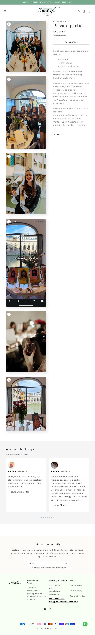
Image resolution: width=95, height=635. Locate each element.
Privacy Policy (76, 591)
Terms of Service (77, 596)
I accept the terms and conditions (49, 567)
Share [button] (58, 134)
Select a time (71, 42)
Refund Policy (76, 585)
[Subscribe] (65, 563)
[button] (4, 11)
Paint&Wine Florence (50, 628)
